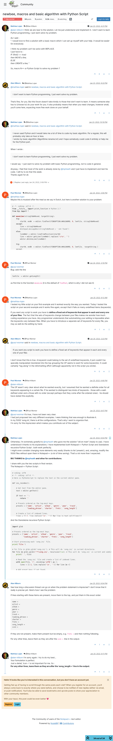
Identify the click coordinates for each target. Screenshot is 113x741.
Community (27, 4)
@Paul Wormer (30, 263)
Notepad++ (65, 719)
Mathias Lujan (16, 26)
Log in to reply (103, 19)
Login (17, 704)
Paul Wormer (16, 193)
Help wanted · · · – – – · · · (13, 19)
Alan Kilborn (16, 83)
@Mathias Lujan (30, 83)
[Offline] (6, 28)
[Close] (108, 680)
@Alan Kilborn (31, 26)
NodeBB (54, 723)
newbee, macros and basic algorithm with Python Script (56, 87)
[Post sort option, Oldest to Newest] (92, 19)
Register (8, 704)
